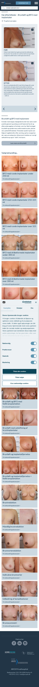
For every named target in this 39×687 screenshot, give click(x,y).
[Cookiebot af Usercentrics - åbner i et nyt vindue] (23, 302)
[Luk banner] (36, 302)
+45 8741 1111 (14, 674)
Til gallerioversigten (9, 21)
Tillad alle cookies (19, 371)
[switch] (34, 349)
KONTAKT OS (23, 3)
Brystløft (18, 143)
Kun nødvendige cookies (19, 383)
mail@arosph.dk (25, 674)
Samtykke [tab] (7, 308)
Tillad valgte (19, 377)
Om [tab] (32, 308)
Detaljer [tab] (19, 308)
